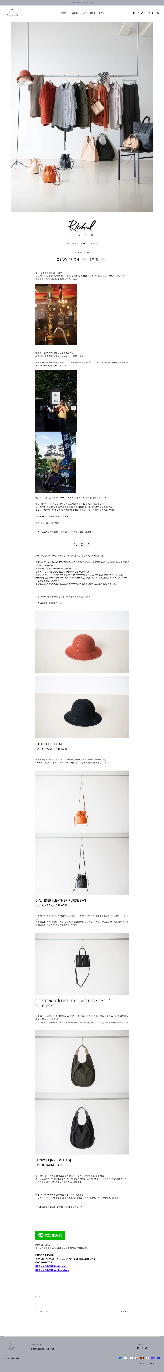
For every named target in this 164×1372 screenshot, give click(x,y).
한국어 (142, 1363)
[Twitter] (142, 13)
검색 (47, 1349)
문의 (52, 1349)
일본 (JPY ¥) (153, 1363)
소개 (85, 13)
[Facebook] (134, 13)
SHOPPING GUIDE (37, 1349)
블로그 (93, 13)
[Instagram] (138, 13)
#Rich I (38, 1296)
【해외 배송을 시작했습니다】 (82, 3)
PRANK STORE (14, 1358)
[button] (153, 13)
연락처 (102, 13)
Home (67, 243)
